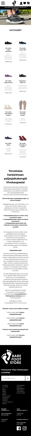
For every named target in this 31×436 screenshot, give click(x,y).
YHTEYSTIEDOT (21, 391)
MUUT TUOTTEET (6, 396)
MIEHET (4, 390)
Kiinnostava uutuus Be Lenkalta (8, 150)
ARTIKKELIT (5, 399)
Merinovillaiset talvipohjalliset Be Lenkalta (8, 120)
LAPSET (4, 393)
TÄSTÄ (21, 424)
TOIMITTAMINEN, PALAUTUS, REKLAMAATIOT (21, 387)
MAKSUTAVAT (20, 390)
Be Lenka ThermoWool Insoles (8, 113)
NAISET (4, 391)
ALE (3, 388)
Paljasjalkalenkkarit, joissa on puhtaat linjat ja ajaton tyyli (22, 87)
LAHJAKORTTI (5, 397)
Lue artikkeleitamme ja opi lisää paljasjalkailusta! (15, 7)
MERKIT (4, 394)
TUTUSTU (15, 17)
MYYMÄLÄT (5, 385)
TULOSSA (4, 400)
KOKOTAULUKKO (21, 393)
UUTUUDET (15, 30)
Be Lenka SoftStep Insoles (23, 113)
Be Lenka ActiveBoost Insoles (22, 145)
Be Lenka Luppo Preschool (8, 49)
